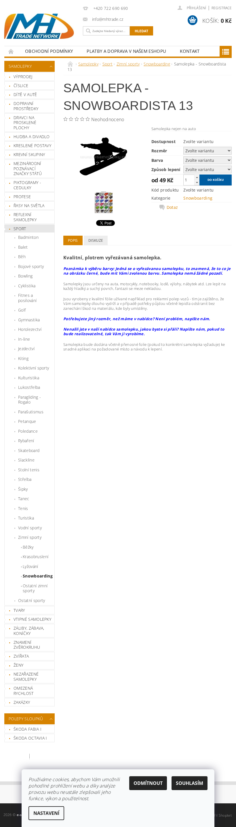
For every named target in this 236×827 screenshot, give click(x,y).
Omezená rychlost (24, 690)
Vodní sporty (30, 527)
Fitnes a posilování (27, 297)
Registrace (222, 7)
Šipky (23, 489)
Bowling (25, 276)
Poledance (28, 431)
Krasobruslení (35, 556)
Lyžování (30, 566)
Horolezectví (29, 329)
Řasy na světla (29, 205)
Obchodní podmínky (49, 51)
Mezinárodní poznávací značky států (28, 168)
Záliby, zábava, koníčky (29, 630)
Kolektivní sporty (33, 368)
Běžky (28, 547)
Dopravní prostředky (26, 106)
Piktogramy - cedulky (27, 185)
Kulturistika (28, 377)
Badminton (28, 237)
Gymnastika (29, 319)
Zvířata (21, 656)
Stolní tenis (28, 469)
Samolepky (20, 66)
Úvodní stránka (11, 51)
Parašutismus (30, 412)
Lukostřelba (29, 387)
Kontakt (189, 51)
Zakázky (22, 702)
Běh (22, 256)
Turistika (26, 518)
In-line (24, 339)
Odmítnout (148, 783)
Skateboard (28, 450)
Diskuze (95, 240)
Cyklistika (26, 285)
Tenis (23, 508)
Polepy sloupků (26, 718)
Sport (20, 228)
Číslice (21, 85)
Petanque (27, 421)
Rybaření (26, 440)
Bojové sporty (31, 266)
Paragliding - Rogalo (29, 399)
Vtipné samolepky (32, 619)
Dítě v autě (25, 94)
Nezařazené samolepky (26, 676)
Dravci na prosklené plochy (25, 122)
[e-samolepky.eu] (39, 26)
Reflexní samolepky (25, 217)
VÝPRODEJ (23, 76)
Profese (22, 196)
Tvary (19, 610)
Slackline (26, 460)
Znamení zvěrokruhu (27, 645)
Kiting (23, 358)
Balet (23, 247)
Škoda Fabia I (27, 729)
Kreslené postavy (32, 145)
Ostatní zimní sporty (35, 588)
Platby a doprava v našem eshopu (126, 51)
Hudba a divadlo (32, 136)
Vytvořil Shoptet (218, 815)
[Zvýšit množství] (196, 177)
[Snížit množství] (196, 182)
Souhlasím (189, 783)
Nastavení (46, 813)
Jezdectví (26, 348)
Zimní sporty (29, 537)
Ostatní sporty (31, 600)
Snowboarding (38, 576)
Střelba (24, 479)
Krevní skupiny (29, 154)
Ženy (18, 665)
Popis (73, 240)
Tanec (23, 498)
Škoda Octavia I (30, 738)
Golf (22, 310)
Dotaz (172, 207)
